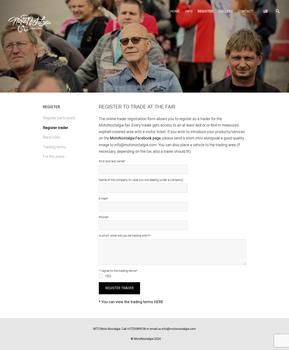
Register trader (55, 127)
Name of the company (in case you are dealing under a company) (141, 180)
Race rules (51, 137)
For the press (54, 156)
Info (189, 11)
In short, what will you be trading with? (124, 235)
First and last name (111, 161)
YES (108, 276)
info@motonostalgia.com (179, 329)
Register (205, 11)
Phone (103, 217)
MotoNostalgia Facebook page (135, 138)
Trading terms (54, 146)
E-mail (103, 198)
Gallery (225, 11)
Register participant (59, 117)
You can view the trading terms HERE (132, 302)
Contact (245, 11)
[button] (265, 11)
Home (175, 11)
